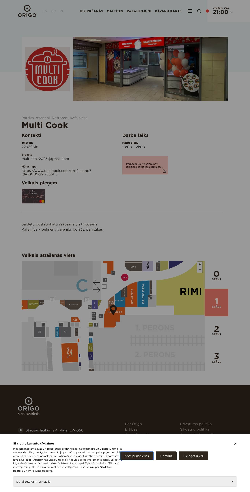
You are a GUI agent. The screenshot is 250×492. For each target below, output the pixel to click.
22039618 (30, 147)
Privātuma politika (196, 424)
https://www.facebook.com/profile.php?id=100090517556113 (56, 172)
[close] (235, 443)
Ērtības (131, 429)
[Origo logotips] (28, 414)
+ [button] (200, 264)
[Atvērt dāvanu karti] (33, 202)
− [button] (200, 269)
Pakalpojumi (139, 11)
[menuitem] (151, 424)
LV (46, 11)
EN (53, 11)
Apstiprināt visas (136, 456)
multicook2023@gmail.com (45, 158)
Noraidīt (166, 456)
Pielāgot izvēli (193, 456)
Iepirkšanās (91, 11)
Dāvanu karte (168, 11)
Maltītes (115, 11)
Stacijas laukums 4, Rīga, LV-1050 (55, 430)
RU (62, 11)
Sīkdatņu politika (194, 429)
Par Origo (133, 424)
